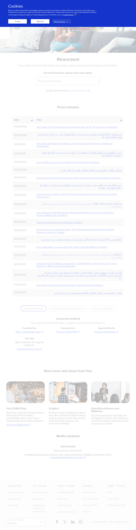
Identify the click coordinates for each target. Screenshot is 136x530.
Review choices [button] (59, 21)
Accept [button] (17, 21)
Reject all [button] (40, 21)
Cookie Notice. (68, 15)
